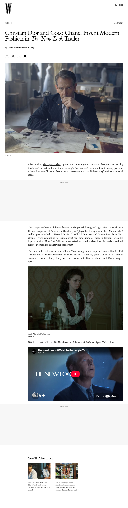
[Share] (7, 56)
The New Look (81, 168)
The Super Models (51, 164)
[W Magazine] (8, 8)
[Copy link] (19, 56)
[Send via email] (25, 56)
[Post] (13, 56)
